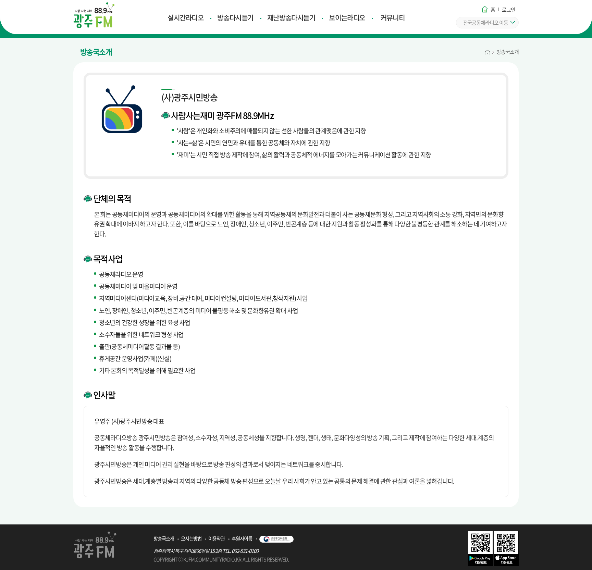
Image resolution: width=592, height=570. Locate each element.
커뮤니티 (393, 17)
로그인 (508, 9)
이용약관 (216, 538)
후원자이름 (242, 538)
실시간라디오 (186, 17)
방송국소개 (507, 51)
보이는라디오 (347, 17)
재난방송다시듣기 (291, 17)
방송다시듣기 (235, 17)
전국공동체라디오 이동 (485, 22)
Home (487, 51)
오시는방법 (191, 538)
